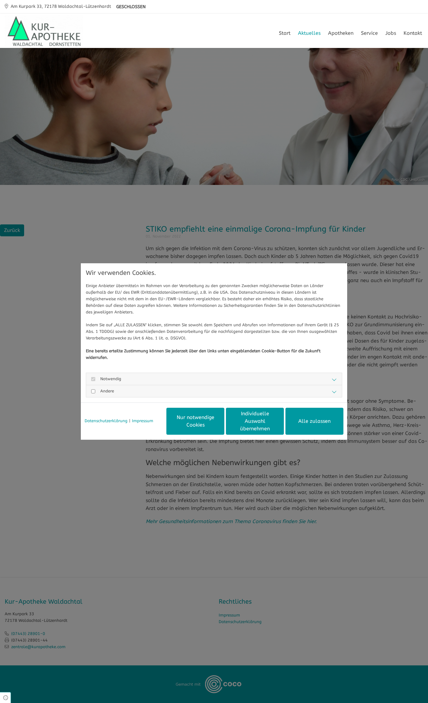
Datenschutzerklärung (106, 420)
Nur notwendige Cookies (195, 421)
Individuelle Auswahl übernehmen (255, 421)
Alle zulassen (314, 421)
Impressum (142, 420)
